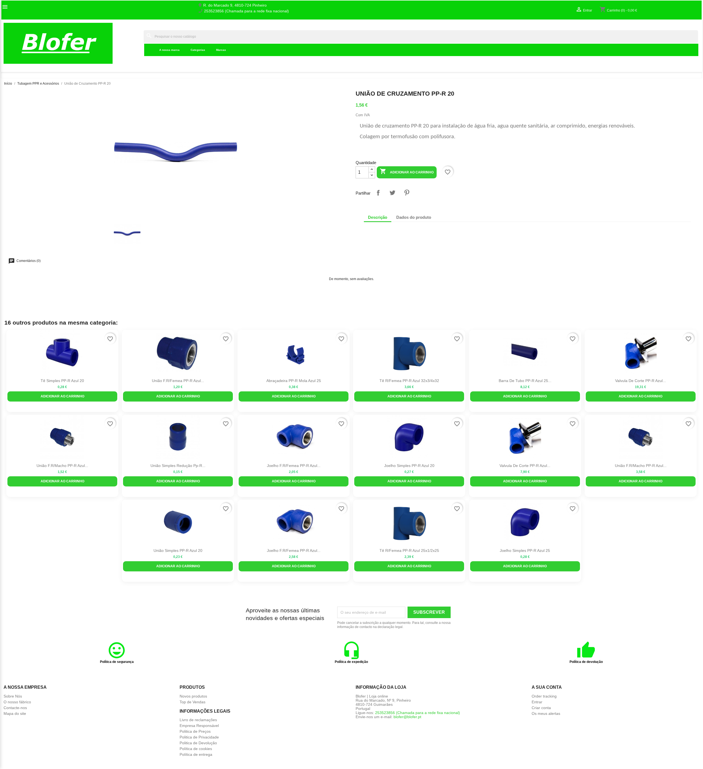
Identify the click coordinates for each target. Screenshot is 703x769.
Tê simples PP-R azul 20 (62, 380)
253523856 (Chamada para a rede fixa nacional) (246, 11)
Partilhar (378, 192)
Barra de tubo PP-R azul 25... (525, 380)
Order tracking (544, 696)
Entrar (537, 702)
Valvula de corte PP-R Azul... (525, 465)
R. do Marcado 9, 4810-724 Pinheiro (235, 5)
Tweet (392, 192)
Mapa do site (15, 713)
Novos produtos (193, 696)
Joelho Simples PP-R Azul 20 (409, 465)
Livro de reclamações (198, 720)
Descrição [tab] (377, 217)
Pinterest (406, 192)
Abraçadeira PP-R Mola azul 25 (293, 380)
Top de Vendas (192, 702)
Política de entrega (196, 754)
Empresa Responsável (199, 725)
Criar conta (541, 708)
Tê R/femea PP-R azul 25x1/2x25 (409, 550)
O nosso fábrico (17, 702)
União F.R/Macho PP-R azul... (62, 465)
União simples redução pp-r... (177, 465)
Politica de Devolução (198, 743)
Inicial (135, 43)
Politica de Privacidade (199, 737)
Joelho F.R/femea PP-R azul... (293, 465)
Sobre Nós (13, 696)
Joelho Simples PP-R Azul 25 (525, 550)
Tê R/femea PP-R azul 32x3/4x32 (409, 380)
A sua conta (547, 687)
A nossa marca (169, 49)
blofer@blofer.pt (407, 717)
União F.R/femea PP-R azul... (178, 380)
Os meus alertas (546, 713)
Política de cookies (196, 748)
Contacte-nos (15, 708)
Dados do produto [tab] (413, 217)
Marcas (221, 49)
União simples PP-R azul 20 (178, 550)
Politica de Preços (195, 731)
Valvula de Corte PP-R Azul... (640, 380)
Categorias (198, 49)
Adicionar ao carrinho (407, 171)
